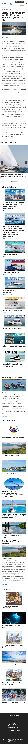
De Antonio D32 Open (12, 328)
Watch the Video (7, 210)
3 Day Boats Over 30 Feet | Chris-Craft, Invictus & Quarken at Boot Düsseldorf (14, 205)
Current (11, 9)
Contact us (14, 734)
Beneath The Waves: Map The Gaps (12, 626)
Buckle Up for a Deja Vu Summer (13, 702)
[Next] (26, 162)
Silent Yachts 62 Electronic (14, 346)
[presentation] (14, 159)
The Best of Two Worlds (10, 455)
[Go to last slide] (2, 162)
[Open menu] (26, 3)
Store (22, 4)
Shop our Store (14, 719)
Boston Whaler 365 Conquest (11, 291)
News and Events (5, 9)
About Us (14, 718)
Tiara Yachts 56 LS (11, 272)
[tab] (11, 181)
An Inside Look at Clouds (11, 665)
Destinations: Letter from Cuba (13, 437)
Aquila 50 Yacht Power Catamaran (13, 365)
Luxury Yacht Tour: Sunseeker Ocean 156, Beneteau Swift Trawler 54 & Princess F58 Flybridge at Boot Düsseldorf (13, 231)
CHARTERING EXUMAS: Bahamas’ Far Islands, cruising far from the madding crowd (14, 516)
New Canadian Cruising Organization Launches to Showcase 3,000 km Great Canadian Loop (12, 494)
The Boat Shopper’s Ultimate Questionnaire (12, 646)
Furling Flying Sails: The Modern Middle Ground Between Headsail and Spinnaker (13, 176)
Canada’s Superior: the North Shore (12, 536)
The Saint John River (9, 473)
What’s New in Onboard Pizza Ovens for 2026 (12, 683)
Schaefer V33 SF (10, 254)
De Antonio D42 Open (12, 310)
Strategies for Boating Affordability (10, 607)
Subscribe (19, 1)
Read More (4, 416)
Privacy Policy (14, 733)
